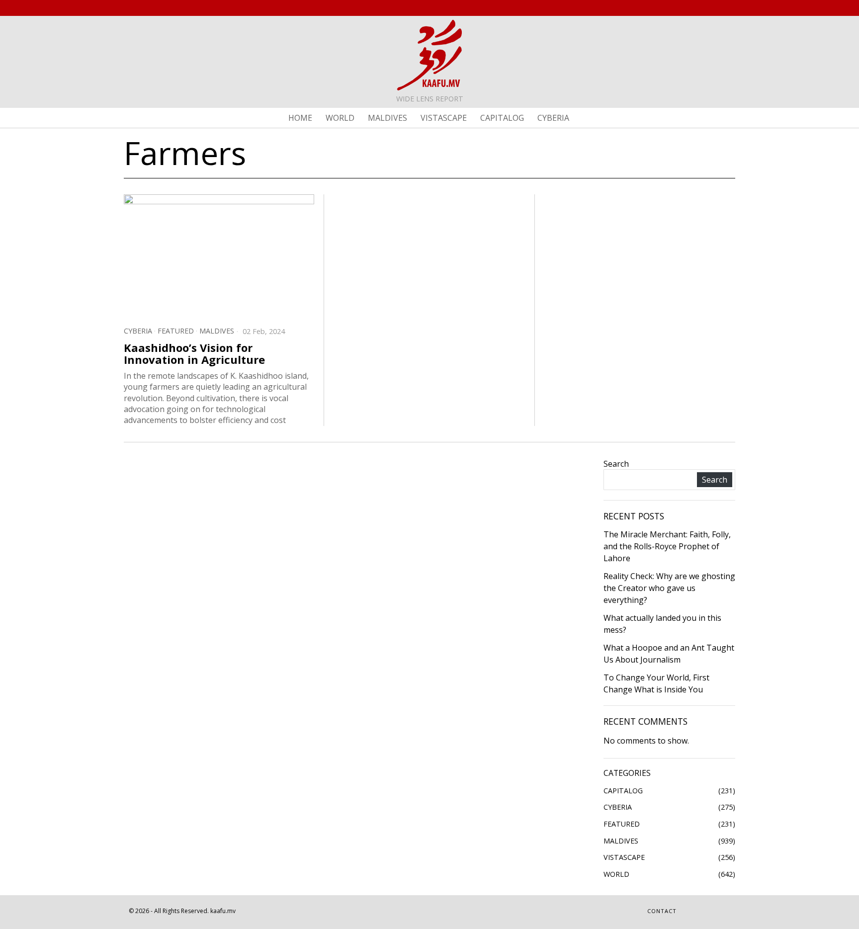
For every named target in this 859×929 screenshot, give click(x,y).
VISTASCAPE (624, 857)
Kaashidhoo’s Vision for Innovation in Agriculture (194, 353)
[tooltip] (693, 7)
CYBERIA (138, 331)
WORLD (616, 874)
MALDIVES (216, 331)
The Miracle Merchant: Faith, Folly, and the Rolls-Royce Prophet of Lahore (667, 546)
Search (616, 463)
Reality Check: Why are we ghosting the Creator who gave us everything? (669, 588)
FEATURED (176, 331)
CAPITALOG (623, 790)
